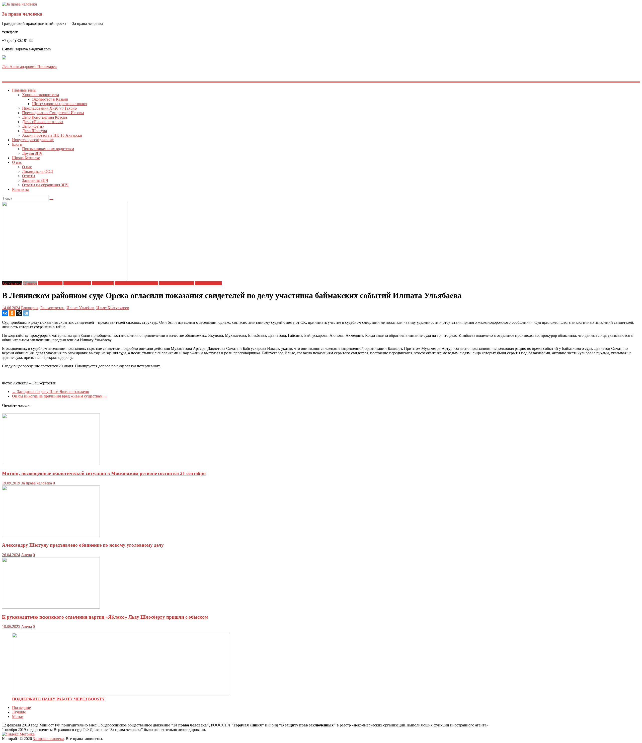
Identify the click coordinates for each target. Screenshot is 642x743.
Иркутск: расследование (33, 140)
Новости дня (103, 283)
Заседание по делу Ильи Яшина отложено (50, 391)
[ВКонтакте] (5, 313)
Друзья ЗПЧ (32, 153)
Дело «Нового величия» (42, 122)
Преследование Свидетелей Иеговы (53, 113)
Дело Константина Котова (44, 117)
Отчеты (28, 176)
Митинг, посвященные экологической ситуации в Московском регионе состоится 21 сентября (104, 473)
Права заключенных (176, 283)
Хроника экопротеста (40, 95)
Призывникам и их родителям (48, 149)
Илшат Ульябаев (80, 308)
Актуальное (12, 283)
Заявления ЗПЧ (35, 180)
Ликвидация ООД (37, 171)
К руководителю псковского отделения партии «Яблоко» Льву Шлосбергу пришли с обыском (105, 617)
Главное (30, 283)
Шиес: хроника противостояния (59, 104)
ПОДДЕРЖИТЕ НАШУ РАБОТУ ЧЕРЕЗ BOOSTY (58, 699)
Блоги (17, 144)
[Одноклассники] (12, 313)
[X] (19, 313)
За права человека (22, 14)
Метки (17, 716)
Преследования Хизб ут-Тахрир (49, 108)
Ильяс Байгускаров (112, 308)
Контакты (20, 189)
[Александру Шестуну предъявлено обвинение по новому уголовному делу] (51, 535)
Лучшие (19, 712)
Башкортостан (52, 308)
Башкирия (29, 308)
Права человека (208, 283)
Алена (26, 555)
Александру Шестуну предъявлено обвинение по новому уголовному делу (83, 545)
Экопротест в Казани (50, 99)
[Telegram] (26, 313)
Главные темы (24, 90)
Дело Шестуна (34, 131)
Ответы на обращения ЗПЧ (45, 185)
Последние (21, 707)
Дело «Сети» (33, 126)
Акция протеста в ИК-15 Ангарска (52, 135)
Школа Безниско (26, 158)
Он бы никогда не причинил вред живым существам (59, 396)
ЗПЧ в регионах (77, 283)
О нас (17, 162)
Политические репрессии (136, 283)
